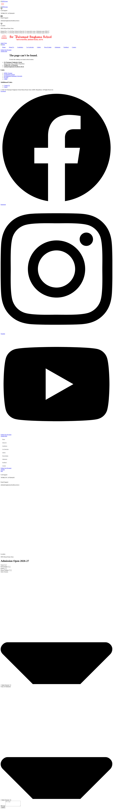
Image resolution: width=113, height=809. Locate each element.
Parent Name (4, 566)
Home (4, 47)
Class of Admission (6, 686)
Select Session (4, 572)
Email (2, 568)
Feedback (66, 47)
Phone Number (5, 570)
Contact (74, 47)
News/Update (47, 47)
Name (2, 565)
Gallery (39, 47)
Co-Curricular (30, 47)
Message (3, 806)
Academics (20, 47)
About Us (11, 47)
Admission (57, 47)
